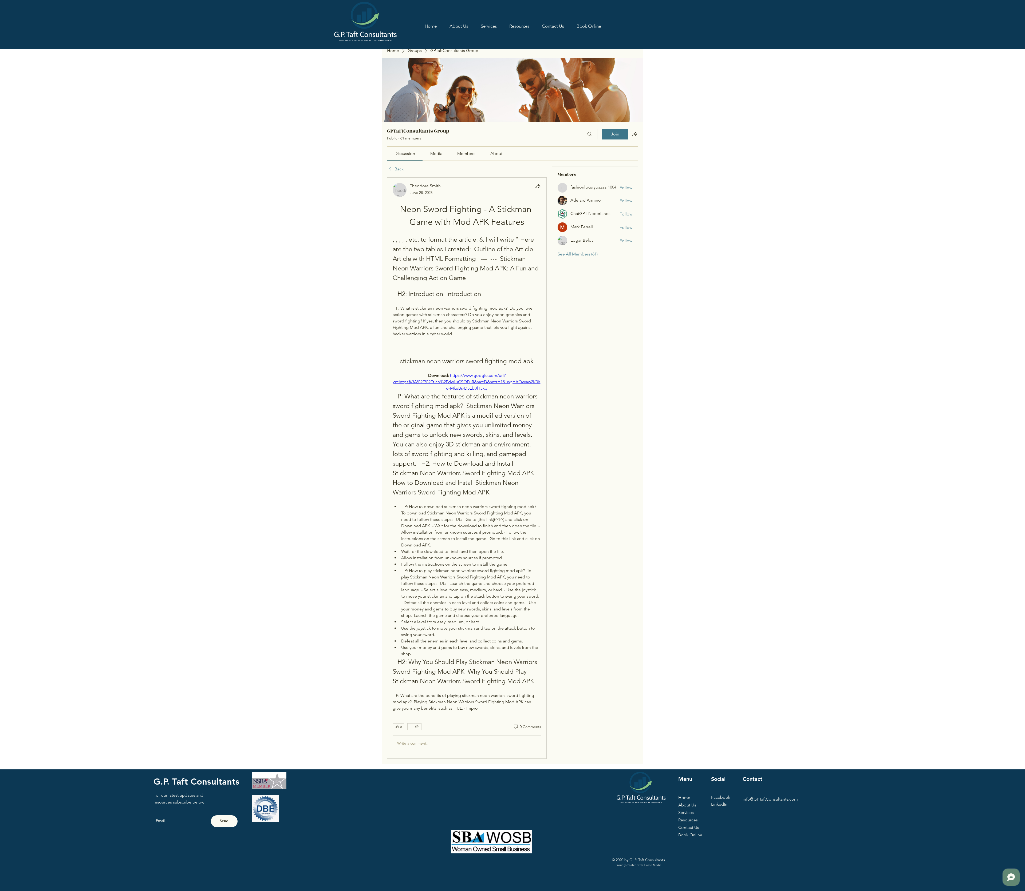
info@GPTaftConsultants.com (770, 799)
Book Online (690, 834)
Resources (688, 819)
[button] (519, 26)
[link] (405, 153)
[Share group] (635, 134)
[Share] (538, 186)
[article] (467, 468)
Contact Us (688, 827)
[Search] (589, 134)
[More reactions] (414, 726)
